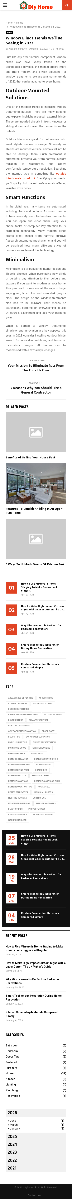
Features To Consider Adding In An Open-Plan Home (34, 510)
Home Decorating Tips (46, 759)
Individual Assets (43, 792)
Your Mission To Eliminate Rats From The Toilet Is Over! (36, 368)
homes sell (44, 787)
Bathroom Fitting (42, 703)
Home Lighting (43, 765)
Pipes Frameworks (46, 803)
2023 (12, 1152)
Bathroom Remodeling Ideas (23, 715)
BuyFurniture (15, 720)
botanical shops (53, 715)
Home (9, 33)
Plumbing (12, 1090)
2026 (12, 1113)
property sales (37, 809)
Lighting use (39, 798)
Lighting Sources (17, 798)
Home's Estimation (18, 759)
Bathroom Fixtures (18, 709)
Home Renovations (18, 781)
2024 (12, 1144)
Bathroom (12, 1045)
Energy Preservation (44, 742)
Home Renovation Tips (20, 787)
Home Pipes (41, 770)
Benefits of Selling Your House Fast (31, 457)
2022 (12, 1160)
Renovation (13, 1095)
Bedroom (12, 1051)
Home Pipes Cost (17, 776)
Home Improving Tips (19, 765)
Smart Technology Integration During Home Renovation (40, 646)
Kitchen (10, 1079)
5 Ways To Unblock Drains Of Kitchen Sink (35, 564)
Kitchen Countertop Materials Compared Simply (40, 666)
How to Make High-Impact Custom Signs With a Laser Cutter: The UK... (43, 608)
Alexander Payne (18, 48)
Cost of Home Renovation (22, 731)
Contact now (34, 1195)
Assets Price (46, 698)
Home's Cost (38, 753)
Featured (11, 1062)
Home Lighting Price (18, 770)
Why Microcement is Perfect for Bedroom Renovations (41, 627)
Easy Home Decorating (38, 737)
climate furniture (38, 720)
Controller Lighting (19, 726)
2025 (12, 1136)
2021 (12, 1168)
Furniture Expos (17, 748)
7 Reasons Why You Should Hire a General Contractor (36, 390)
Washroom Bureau (43, 814)
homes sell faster (18, 792)
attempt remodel (17, 703)
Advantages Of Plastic (20, 698)
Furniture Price (16, 753)
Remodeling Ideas (17, 814)
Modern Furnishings (19, 803)
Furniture (11, 1067)
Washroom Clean (17, 820)
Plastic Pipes (15, 809)
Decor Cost (48, 731)
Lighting (11, 1084)
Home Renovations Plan (47, 781)
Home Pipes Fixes (41, 776)
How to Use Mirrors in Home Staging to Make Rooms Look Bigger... (39, 587)
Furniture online (41, 748)
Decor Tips (14, 737)
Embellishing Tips (17, 742)
